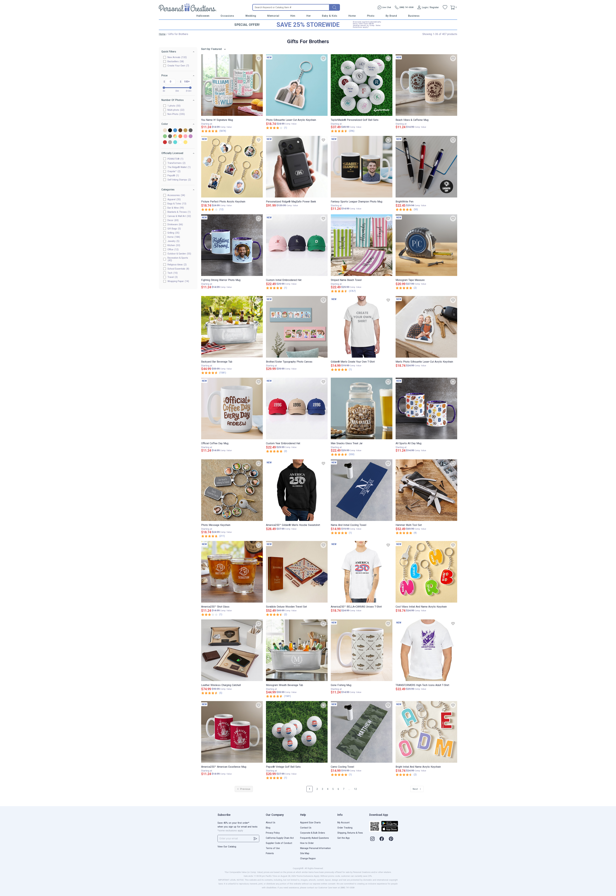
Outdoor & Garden (178, 253)
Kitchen (173, 245)
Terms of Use (273, 848)
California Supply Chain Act (280, 838)
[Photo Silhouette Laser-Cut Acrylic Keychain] (297, 85)
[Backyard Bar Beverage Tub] (232, 327)
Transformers (176, 163)
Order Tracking (344, 827)
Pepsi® (172, 175)
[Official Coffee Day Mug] (232, 408)
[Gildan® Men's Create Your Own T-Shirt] (361, 327)
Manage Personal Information (315, 848)
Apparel (173, 199)
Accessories (175, 195)
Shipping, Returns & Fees (350, 833)
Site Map (304, 853)
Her (308, 15)
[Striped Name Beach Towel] (361, 245)
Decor (172, 220)
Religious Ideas (176, 264)
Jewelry (173, 241)
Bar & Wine (175, 207)
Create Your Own (177, 65)
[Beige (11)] (165, 130)
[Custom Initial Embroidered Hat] (297, 245)
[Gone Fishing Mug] (361, 650)
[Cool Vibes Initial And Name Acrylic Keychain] (426, 572)
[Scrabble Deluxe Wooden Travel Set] (297, 572)
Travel (172, 277)
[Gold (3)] (185, 130)
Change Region (308, 858)
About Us (270, 822)
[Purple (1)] (191, 136)
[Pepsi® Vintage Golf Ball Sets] (297, 732)
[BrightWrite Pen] (426, 166)
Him (292, 15)
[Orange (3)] (180, 136)
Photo (371, 15)
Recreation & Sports (177, 259)
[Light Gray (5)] (170, 136)
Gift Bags (173, 228)
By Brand (391, 15)
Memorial (273, 15)
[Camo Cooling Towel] (361, 732)
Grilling (173, 233)
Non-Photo (175, 114)
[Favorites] (445, 7)
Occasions (227, 15)
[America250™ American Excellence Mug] (232, 732)
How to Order (307, 843)
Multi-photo (175, 110)
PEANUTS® (175, 159)
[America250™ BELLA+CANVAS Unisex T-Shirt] (361, 572)
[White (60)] (180, 142)
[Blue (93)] (175, 130)
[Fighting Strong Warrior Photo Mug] (232, 245)
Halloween (203, 15)
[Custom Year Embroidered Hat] (297, 408)
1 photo (173, 105)
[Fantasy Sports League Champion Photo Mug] (361, 166)
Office (172, 249)
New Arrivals (176, 57)
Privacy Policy (273, 833)
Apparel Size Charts (310, 822)
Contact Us (305, 827)
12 (355, 789)
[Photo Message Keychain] (232, 490)
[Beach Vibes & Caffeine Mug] (426, 85)
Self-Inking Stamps (178, 179)
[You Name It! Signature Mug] (232, 85)
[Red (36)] (165, 142)
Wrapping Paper (177, 281)
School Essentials (177, 268)
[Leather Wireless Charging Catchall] (232, 650)
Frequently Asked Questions (314, 838)
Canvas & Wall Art (178, 216)
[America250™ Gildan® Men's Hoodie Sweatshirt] (297, 490)
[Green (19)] (165, 136)
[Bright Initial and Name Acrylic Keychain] (426, 732)
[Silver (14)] (170, 142)
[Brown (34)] (180, 130)
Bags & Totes (176, 203)
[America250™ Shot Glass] (232, 572)
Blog (268, 827)
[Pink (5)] (185, 136)
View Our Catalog (227, 846)
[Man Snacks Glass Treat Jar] (361, 408)
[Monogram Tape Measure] (426, 245)
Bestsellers (175, 61)
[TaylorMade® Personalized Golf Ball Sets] (361, 85)
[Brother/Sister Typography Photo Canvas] (297, 327)
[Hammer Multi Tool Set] (426, 490)
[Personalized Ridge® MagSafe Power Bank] (297, 166)
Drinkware (174, 224)
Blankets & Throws (178, 212)
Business (414, 15)
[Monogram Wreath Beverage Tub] (297, 650)
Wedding (250, 15)
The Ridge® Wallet (178, 167)
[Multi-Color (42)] (175, 136)
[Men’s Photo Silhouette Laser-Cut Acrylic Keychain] (426, 327)
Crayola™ (173, 171)
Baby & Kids (329, 15)
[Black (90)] (170, 130)
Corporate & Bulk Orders (312, 833)
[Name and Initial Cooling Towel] (361, 490)
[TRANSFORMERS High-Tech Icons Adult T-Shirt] (426, 650)
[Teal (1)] (175, 142)
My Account (343, 822)
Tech (172, 273)
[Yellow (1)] (185, 142)
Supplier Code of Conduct (279, 843)
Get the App (343, 838)
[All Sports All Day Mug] (426, 408)
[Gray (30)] (191, 130)
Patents (270, 853)
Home (352, 15)
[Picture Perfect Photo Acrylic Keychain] (232, 166)
